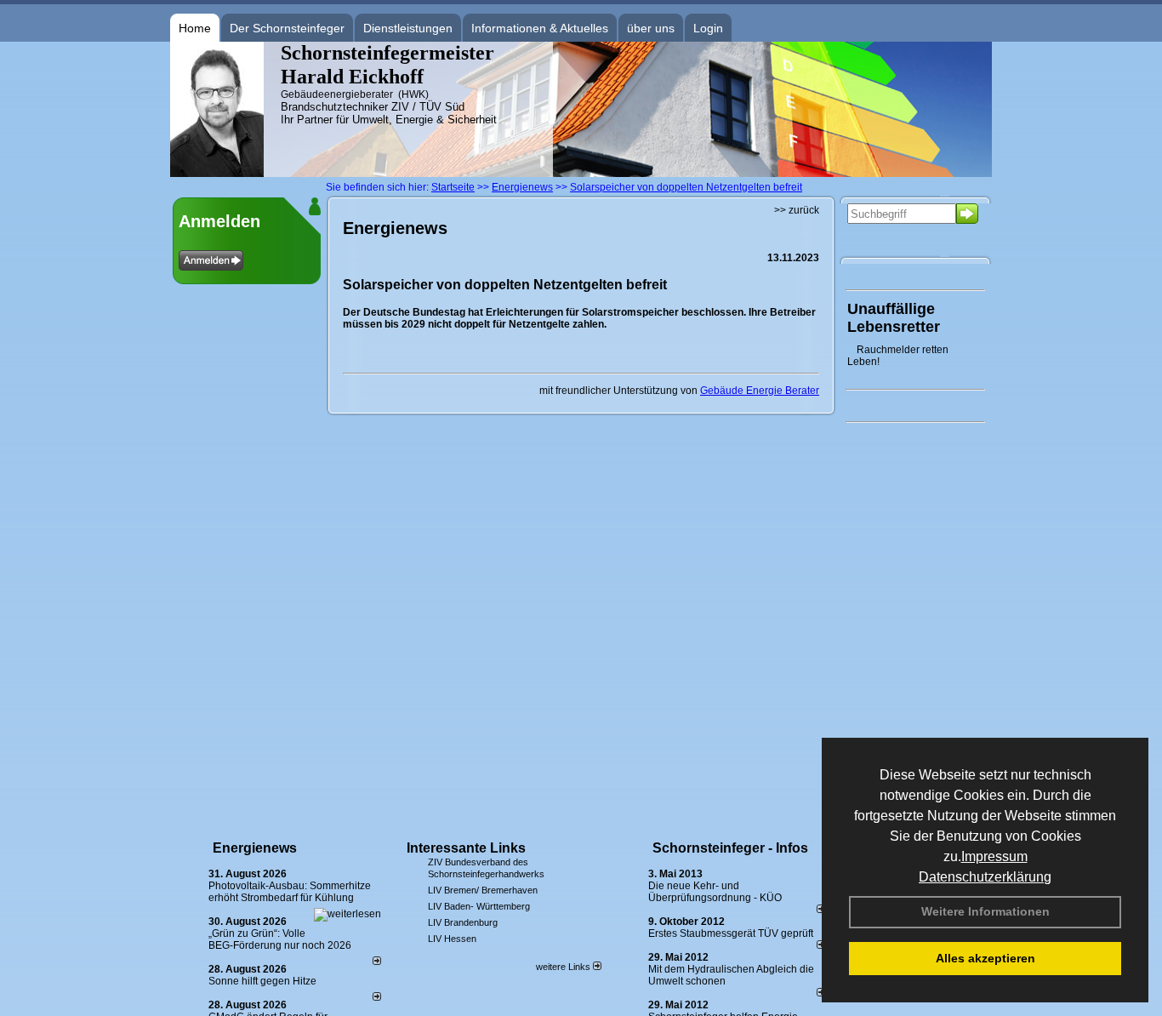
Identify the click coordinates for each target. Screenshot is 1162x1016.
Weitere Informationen (985, 911)
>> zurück (796, 210)
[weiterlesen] (347, 914)
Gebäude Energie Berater (759, 391)
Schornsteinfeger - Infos (730, 848)
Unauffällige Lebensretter (893, 317)
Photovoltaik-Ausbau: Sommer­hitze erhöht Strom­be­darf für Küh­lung (289, 892)
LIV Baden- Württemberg (479, 906)
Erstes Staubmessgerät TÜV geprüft (730, 933)
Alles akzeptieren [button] (985, 958)
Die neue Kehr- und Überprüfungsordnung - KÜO (715, 892)
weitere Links (564, 967)
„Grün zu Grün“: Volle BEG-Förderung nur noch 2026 (279, 939)
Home (195, 28)
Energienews (255, 848)
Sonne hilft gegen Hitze (262, 981)
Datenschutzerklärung (985, 877)
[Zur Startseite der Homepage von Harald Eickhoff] (217, 174)
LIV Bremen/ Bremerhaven (483, 890)
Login (708, 28)
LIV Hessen (452, 938)
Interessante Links (466, 848)
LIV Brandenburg (463, 922)
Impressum (994, 856)
